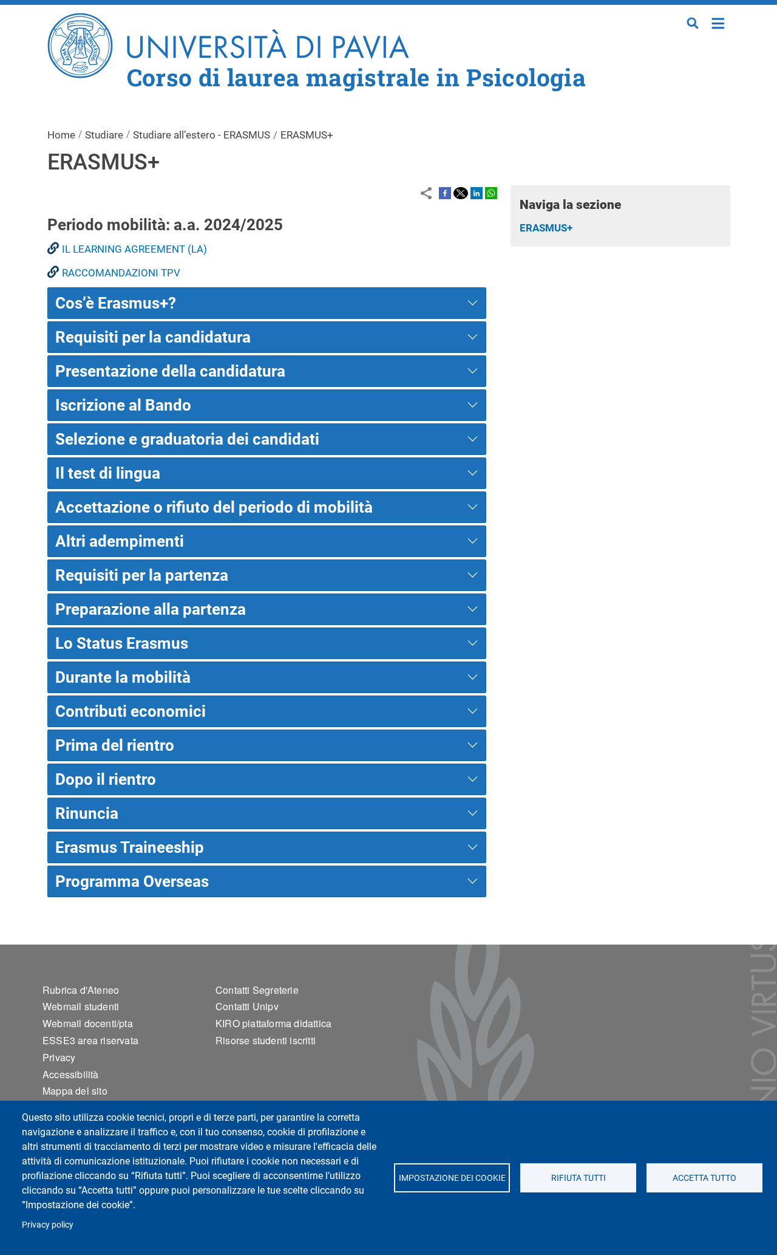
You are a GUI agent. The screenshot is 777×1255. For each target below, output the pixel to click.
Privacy (58, 1057)
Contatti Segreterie (257, 990)
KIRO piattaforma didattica (273, 1023)
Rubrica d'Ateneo (80, 990)
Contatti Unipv (247, 1006)
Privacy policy (47, 1224)
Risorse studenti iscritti (265, 1040)
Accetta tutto (704, 1178)
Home (718, 22)
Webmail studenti (80, 1006)
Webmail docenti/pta (87, 1023)
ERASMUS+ (546, 228)
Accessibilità (70, 1074)
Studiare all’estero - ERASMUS (201, 135)
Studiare (104, 135)
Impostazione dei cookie (451, 1178)
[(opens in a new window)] (445, 192)
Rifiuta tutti (578, 1178)
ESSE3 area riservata (90, 1040)
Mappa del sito (74, 1091)
